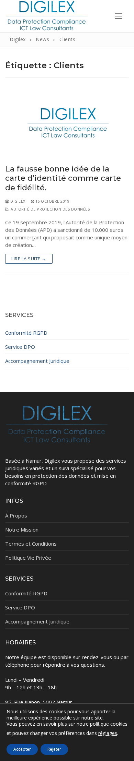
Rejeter (54, 749)
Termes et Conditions (31, 543)
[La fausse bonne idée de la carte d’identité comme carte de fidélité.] (67, 124)
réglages (107, 733)
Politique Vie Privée (28, 557)
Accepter (22, 749)
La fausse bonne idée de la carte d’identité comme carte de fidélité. (63, 178)
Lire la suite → (28, 258)
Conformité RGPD (26, 332)
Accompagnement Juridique (37, 360)
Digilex (17, 201)
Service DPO (20, 346)
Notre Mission (21, 529)
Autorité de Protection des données (50, 209)
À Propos (16, 515)
